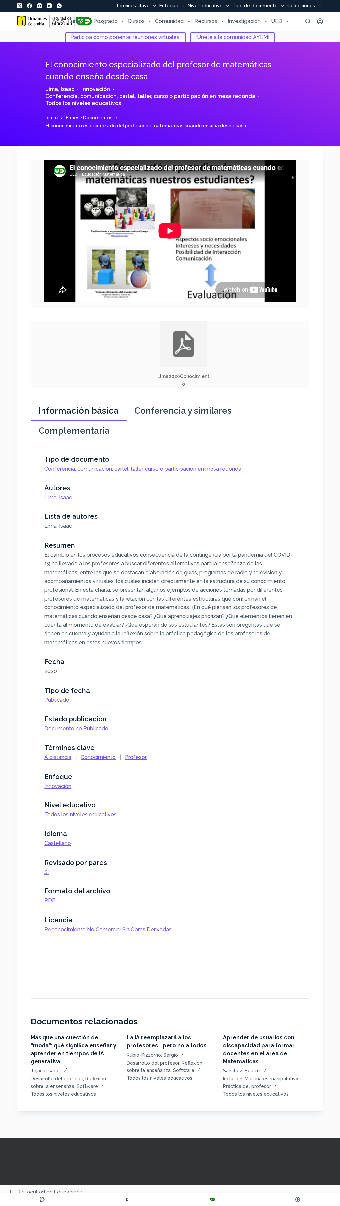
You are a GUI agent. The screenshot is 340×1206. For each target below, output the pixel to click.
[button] (183, 354)
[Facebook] (29, 5)
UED (276, 21)
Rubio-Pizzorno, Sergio (152, 1055)
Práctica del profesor (247, 1086)
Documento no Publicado (76, 728)
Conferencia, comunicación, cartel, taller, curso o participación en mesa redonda (150, 96)
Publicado (56, 700)
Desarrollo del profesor (57, 1078)
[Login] (320, 21)
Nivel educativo (205, 6)
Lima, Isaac (59, 89)
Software (87, 1086)
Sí (46, 872)
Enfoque (168, 6)
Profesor (136, 757)
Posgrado (105, 21)
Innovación (95, 89)
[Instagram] (39, 5)
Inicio (57, 21)
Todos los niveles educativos (83, 103)
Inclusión (232, 1078)
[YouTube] (49, 5)
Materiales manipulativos (273, 1078)
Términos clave (133, 6)
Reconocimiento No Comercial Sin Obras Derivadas (108, 929)
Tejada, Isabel (46, 1070)
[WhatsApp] (59, 5)
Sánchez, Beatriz (242, 1070)
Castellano (57, 843)
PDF (49, 900)
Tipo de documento (255, 6)
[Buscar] (307, 21)
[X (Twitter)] (19, 5)
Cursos (136, 21)
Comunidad (169, 21)
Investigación (244, 21)
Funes (75, 21)
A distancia (57, 757)
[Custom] (42, 1199)
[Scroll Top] (298, 1199)
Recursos (205, 21)
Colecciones (301, 6)
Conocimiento (98, 757)
